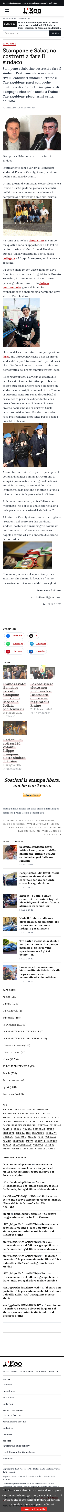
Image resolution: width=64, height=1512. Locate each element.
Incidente (8, 1133)
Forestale (39, 1129)
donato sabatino (27, 808)
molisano (20, 1137)
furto (50, 1129)
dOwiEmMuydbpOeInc (17, 1164)
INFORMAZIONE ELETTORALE (21, 1031)
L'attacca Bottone (13, 1045)
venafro (16, 1149)
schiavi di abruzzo (46, 1141)
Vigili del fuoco (45, 1149)
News (6, 1059)
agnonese (43, 1109)
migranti (51, 1133)
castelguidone (10, 808)
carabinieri (51, 1121)
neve (40, 1137)
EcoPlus (54, 1372)
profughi (18, 1141)
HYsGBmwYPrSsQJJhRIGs (20, 1196)
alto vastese (26, 1113)
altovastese (43, 1113)
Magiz (6, 1213)
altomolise (10, 1113)
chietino (42, 1125)
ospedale (50, 1137)
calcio (7, 1121)
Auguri (6, 996)
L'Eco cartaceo (11, 1052)
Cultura (7, 1003)
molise (32, 1137)
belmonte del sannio (36, 1117)
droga (17, 1129)
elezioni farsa (44, 808)
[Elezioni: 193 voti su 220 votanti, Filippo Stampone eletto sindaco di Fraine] (15, 728)
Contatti (7, 1434)
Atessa (18, 1117)
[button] (7, 10)
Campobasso (19, 1121)
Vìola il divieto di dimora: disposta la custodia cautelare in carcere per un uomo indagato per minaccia (39, 923)
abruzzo (20, 1109)
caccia (55, 1117)
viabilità (28, 1149)
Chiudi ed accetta (33, 1509)
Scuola (6, 1073)
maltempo (38, 1133)
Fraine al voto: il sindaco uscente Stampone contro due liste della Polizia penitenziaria (14, 696)
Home (6, 1372)
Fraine (17, 812)
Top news (8, 1094)
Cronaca (7, 1384)
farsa (6, 356)
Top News (41, 1372)
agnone (30, 1109)
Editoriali (8, 1403)
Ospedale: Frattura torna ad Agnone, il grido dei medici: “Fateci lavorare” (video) (31, 822)
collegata (9, 258)
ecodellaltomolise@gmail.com (19, 1452)
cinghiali (55, 1125)
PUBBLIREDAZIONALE (16, 1066)
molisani (8, 1137)
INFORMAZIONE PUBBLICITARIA (22, 1038)
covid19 (7, 1129)
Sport (6, 1087)
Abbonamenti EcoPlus (14, 1421)
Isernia (20, 1133)
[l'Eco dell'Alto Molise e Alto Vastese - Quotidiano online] (32, 10)
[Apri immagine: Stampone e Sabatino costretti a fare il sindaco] (32, 133)
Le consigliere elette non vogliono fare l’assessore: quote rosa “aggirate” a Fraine (41, 694)
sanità (29, 1141)
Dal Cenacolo (10, 1010)
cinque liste (36, 240)
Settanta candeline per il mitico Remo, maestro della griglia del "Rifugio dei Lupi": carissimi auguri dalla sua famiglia (39, 25)
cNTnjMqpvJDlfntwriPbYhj (20, 1224)
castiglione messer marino (19, 1125)
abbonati (8, 1109)
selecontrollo (22, 1145)
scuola (7, 1145)
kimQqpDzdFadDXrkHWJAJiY (22, 1287)
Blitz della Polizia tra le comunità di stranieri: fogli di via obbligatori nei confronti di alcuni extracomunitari (40, 900)
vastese (49, 1145)
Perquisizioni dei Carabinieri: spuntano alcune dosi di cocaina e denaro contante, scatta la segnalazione (39, 878)
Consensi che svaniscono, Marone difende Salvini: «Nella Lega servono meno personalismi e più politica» (39, 972)
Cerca (55, 33)
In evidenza (9, 1024)
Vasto (6, 1149)
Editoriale (9, 44)
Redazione (8, 1428)
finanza (27, 1129)
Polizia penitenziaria (33, 812)
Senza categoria (12, 1080)
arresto (7, 1117)
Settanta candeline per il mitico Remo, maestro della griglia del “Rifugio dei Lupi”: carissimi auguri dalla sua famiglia (38, 853)
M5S (28, 1133)
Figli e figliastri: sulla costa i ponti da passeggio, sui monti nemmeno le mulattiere (35, 831)
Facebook (8, 1458)
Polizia (7, 1141)
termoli (38, 1145)
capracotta (36, 1121)
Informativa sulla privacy (16, 1445)
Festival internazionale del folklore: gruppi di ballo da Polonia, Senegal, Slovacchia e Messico (30, 1186)
